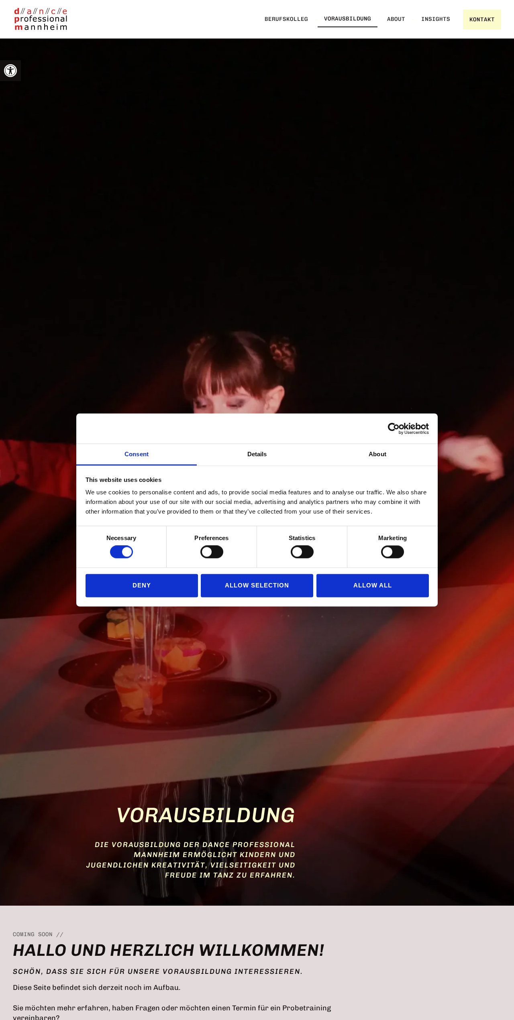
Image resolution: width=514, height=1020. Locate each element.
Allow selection (257, 585)
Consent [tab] (136, 454)
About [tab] (377, 454)
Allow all (372, 585)
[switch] (211, 552)
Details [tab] (257, 454)
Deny (142, 585)
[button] (10, 70)
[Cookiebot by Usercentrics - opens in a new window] (394, 429)
